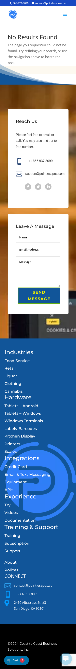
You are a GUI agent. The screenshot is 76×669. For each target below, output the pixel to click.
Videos (11, 512)
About (10, 562)
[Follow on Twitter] (38, 186)
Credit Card (15, 466)
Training (12, 535)
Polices (11, 570)
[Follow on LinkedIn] (48, 186)
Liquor (10, 376)
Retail (10, 368)
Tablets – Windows (22, 413)
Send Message (39, 295)
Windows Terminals (23, 421)
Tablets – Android (21, 405)
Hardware (18, 397)
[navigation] (16, 660)
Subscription (16, 543)
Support (12, 551)
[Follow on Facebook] (28, 186)
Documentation (20, 520)
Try (7, 505)
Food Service (17, 360)
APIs (8, 489)
